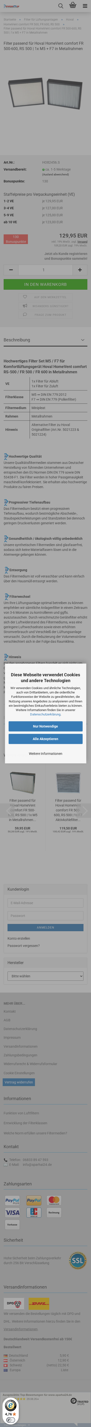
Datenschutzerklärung (45, 714)
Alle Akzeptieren (45, 739)
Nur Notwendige (45, 726)
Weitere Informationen (45, 754)
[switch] (10, 1420)
